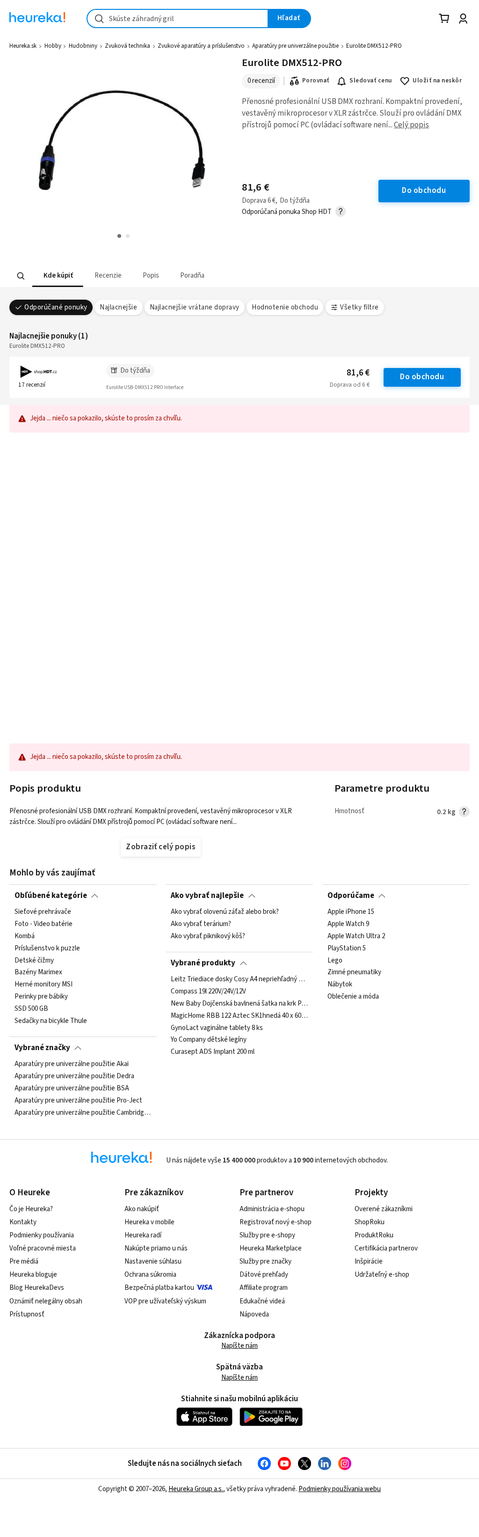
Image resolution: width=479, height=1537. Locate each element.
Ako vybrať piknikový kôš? (208, 936)
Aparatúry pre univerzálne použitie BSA (72, 1088)
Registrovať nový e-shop (276, 1222)
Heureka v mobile (149, 1222)
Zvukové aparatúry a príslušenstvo (201, 46)
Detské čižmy (34, 960)
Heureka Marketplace (271, 1248)
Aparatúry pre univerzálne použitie (295, 46)
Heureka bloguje (33, 1275)
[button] (57, 276)
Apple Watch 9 (348, 924)
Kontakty (22, 1222)
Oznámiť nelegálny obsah (45, 1301)
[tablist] (193, 276)
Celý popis (411, 125)
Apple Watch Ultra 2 (356, 936)
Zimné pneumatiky (354, 973)
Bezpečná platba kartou (159, 1288)
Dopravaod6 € (350, 385)
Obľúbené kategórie (51, 895)
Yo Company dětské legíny (209, 1040)
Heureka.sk (22, 46)
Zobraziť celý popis (160, 847)
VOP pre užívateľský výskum (165, 1301)
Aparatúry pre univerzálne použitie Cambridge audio (83, 1113)
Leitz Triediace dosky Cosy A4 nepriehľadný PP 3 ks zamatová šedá (239, 979)
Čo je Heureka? (31, 1209)
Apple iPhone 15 (350, 912)
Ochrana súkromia (150, 1275)
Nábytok (339, 985)
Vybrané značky (42, 1047)
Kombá (25, 936)
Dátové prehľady (264, 1275)
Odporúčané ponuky (55, 307)
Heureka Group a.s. (195, 1489)
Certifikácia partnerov (386, 1248)
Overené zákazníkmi (384, 1209)
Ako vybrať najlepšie (207, 895)
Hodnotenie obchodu (285, 307)
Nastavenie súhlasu (152, 1261)
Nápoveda (254, 1314)
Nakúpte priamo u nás (156, 1248)
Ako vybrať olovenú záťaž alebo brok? (225, 912)
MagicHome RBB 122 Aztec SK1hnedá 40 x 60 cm (239, 1016)
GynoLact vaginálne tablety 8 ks (217, 1028)
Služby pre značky (265, 1261)
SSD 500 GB (31, 1009)
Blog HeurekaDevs (36, 1288)
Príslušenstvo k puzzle (47, 948)
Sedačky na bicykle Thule (51, 1021)
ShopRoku (370, 1222)
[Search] (21, 276)
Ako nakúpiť (141, 1209)
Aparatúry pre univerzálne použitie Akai (72, 1064)
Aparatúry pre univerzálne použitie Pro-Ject (78, 1100)
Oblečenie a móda (353, 997)
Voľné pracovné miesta (42, 1248)
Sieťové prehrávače (43, 912)
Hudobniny (83, 46)
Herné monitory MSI (44, 985)
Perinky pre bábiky (41, 997)
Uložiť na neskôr (437, 80)
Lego (334, 960)
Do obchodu (422, 376)
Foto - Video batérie (44, 924)
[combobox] (178, 18)
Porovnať (315, 80)
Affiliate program (264, 1288)
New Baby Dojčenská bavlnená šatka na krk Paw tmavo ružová (239, 1003)
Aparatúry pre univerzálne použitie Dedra (74, 1076)
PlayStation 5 (346, 948)
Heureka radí (142, 1235)
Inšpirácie (369, 1261)
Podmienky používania (41, 1235)
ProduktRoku (374, 1235)
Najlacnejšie (118, 307)
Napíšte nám (239, 1346)
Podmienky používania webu (339, 1489)
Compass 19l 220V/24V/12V (208, 991)
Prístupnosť (26, 1314)
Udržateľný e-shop (382, 1275)
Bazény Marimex (38, 973)
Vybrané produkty (203, 963)
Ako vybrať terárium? (201, 924)
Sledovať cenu (370, 80)
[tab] (57, 276)
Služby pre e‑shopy (267, 1235)
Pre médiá (23, 1261)
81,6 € (358, 373)
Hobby (52, 46)
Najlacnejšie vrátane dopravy (195, 307)
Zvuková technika (127, 46)
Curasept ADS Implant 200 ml (212, 1052)
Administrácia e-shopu (272, 1209)
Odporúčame (350, 895)
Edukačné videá (262, 1301)
